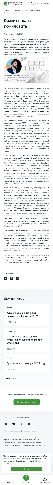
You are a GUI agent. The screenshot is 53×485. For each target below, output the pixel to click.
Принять (27, 469)
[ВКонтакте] (5, 278)
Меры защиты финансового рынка (23, 431)
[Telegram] (17, 278)
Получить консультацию (27, 402)
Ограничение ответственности (16, 417)
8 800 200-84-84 (42, 3)
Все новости (9, 378)
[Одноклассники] (11, 278)
